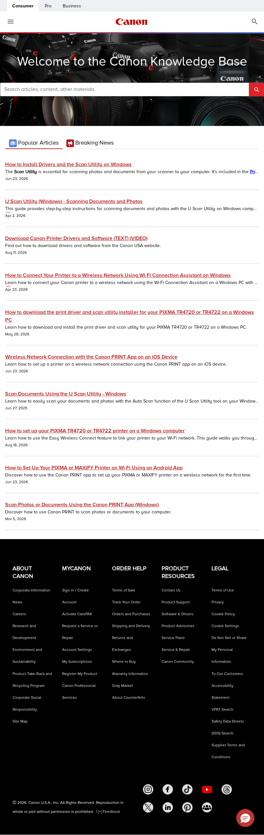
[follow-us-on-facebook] (168, 789)
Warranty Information (130, 673)
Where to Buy (124, 661)
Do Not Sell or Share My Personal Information (229, 649)
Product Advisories (178, 626)
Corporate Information (32, 590)
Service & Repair (176, 649)
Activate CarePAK (77, 614)
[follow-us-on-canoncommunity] (207, 807)
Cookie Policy (223, 614)
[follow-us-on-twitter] (148, 807)
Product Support (176, 602)
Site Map (20, 721)
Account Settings (77, 649)
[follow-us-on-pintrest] (187, 807)
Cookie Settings (225, 626)
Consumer (22, 6)
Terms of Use (223, 590)
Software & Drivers (177, 614)
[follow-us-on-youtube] (207, 789)
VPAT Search (222, 709)
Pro (48, 6)
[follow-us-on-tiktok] (187, 789)
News (18, 602)
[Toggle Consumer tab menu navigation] (8, 21)
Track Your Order (126, 602)
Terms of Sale (123, 590)
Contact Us (171, 590)
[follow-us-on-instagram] (148, 789)
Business (72, 6)
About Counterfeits (128, 697)
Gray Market (122, 685)
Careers (19, 614)
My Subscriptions (77, 661)
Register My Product (79, 673)
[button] (245, 818)
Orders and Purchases (131, 614)
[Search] (255, 22)
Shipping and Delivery (131, 626)
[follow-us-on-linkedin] (168, 807)
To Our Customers (227, 673)
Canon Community (178, 661)
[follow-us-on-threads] (227, 789)
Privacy (218, 602)
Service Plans (173, 637)
